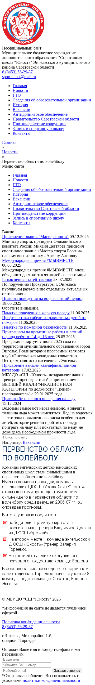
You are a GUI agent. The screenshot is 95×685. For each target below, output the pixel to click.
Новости (20, 90)
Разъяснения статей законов (27, 279)
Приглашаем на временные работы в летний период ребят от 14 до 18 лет (42, 334)
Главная (20, 85)
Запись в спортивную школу (38, 128)
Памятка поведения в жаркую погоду (36, 313)
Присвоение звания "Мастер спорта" (35, 236)
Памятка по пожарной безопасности (35, 327)
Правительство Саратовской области (46, 119)
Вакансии (21, 109)
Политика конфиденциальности (31, 622)
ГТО (17, 95)
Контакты (21, 133)
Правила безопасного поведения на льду (38, 398)
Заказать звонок (67, 671)
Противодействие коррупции (39, 124)
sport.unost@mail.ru (19, 76)
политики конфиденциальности (51, 680)
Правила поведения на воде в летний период (42, 298)
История (20, 104)
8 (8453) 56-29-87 (17, 72)
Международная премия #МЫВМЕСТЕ (38, 260)
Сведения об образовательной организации (52, 100)
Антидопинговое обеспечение (40, 114)
